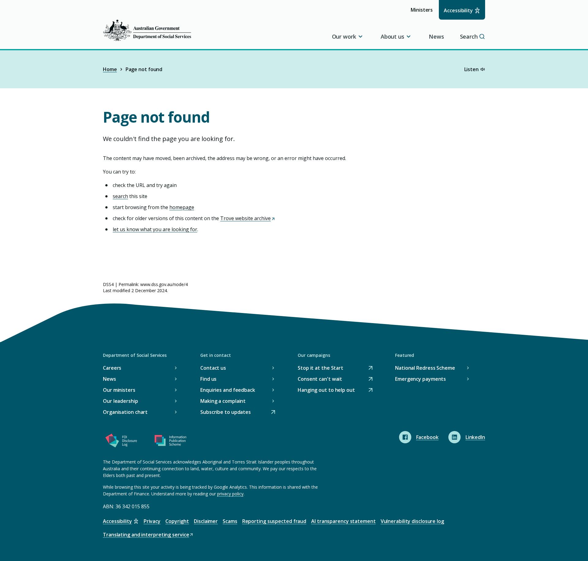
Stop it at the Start (320, 368)
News (436, 36)
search (120, 196)
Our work (344, 36)
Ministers (424, 12)
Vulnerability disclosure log (412, 521)
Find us (208, 379)
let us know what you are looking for (155, 229)
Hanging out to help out (326, 390)
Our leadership (120, 401)
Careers (112, 367)
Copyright (177, 521)
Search (469, 36)
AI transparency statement (343, 521)
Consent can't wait (320, 379)
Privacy (152, 521)
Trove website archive (247, 218)
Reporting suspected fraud (274, 521)
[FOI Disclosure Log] (121, 441)
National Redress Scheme (425, 367)
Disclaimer (206, 521)
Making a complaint (223, 401)
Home (110, 69)
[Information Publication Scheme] (170, 442)
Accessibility (458, 10)
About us (392, 36)
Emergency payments (420, 379)
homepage (181, 207)
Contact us (213, 367)
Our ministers (119, 390)
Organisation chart (125, 412)
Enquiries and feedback (227, 390)
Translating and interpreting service (146, 535)
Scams (230, 521)
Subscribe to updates (225, 412)
